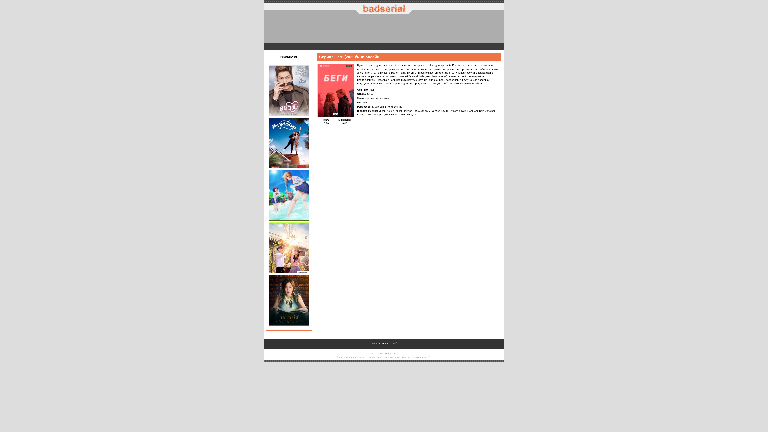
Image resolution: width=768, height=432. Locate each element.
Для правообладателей (384, 343)
